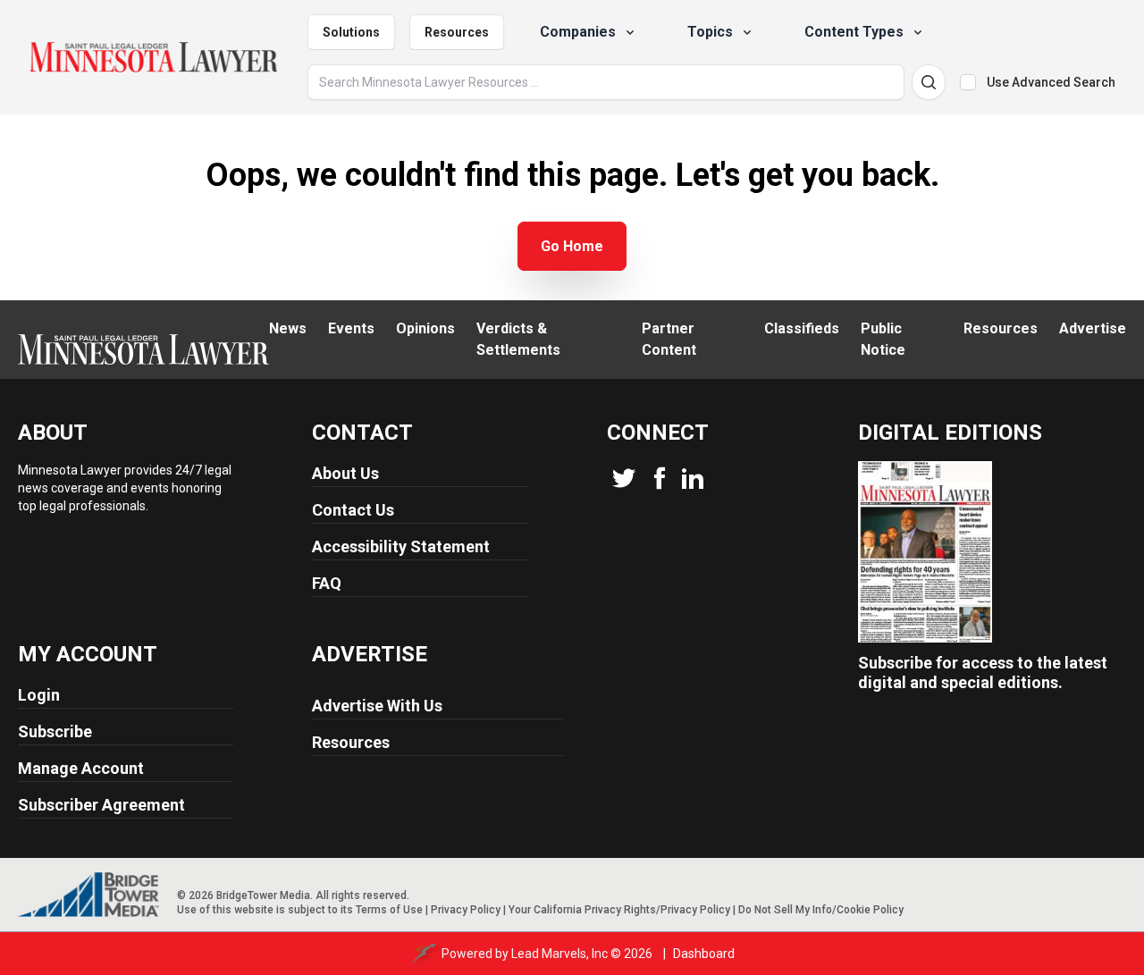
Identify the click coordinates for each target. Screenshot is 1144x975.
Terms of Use (389, 910)
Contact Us (353, 509)
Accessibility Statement (401, 546)
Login (39, 694)
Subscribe (55, 731)
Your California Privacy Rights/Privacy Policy (619, 910)
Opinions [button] (425, 328)
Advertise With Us (377, 705)
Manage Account (81, 768)
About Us (345, 473)
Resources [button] (1000, 328)
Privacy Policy (465, 910)
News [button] (288, 328)
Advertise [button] (1092, 328)
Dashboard (704, 953)
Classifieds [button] (801, 328)
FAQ (326, 583)
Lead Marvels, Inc (559, 953)
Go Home (572, 246)
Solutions (351, 32)
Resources (457, 32)
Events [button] (351, 328)
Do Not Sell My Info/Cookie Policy (821, 910)
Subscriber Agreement (101, 804)
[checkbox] (968, 82)
